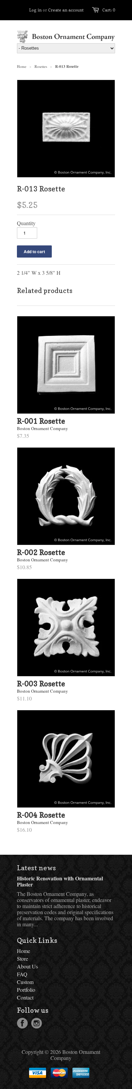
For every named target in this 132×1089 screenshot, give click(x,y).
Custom (25, 981)
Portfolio (26, 989)
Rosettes (41, 66)
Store (22, 958)
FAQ (22, 974)
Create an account (66, 9)
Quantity (26, 223)
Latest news (36, 868)
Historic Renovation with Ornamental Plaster (60, 881)
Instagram (36, 1023)
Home (23, 950)
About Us (27, 966)
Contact (25, 997)
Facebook (22, 1023)
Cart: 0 (108, 9)
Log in (35, 9)
